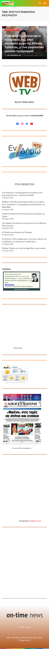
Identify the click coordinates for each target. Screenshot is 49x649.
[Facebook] (17, 123)
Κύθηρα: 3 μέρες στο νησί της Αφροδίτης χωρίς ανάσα (23, 248)
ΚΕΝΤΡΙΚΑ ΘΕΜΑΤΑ (12, 29)
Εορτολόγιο (18, 348)
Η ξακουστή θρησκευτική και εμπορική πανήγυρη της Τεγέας (23, 215)
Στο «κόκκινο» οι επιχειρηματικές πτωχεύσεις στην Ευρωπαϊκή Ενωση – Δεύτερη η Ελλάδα (22, 194)
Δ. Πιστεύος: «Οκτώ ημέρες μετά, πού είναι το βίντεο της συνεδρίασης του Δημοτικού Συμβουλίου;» (24, 240)
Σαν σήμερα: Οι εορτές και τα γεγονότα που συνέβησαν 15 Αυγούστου (24, 224)
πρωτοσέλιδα (18, 448)
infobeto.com (35, 521)
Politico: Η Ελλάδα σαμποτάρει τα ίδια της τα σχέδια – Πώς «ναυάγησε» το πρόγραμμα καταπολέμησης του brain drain (23, 204)
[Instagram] (22, 123)
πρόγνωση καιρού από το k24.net (15, 382)
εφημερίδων (27, 448)
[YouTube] (31, 123)
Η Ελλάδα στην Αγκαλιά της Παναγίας (17, 232)
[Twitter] (26, 123)
